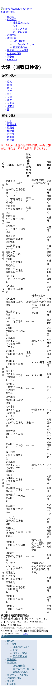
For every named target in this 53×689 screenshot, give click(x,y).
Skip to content (8, 11)
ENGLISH (12, 59)
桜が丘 (10, 130)
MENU (4, 636)
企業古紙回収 (14, 53)
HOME (10, 16)
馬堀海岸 (11, 124)
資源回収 (11, 38)
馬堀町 (10, 127)
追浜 (9, 81)
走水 (9, 121)
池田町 (10, 137)
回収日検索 (19, 41)
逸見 (9, 88)
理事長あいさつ (21, 22)
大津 (9, 97)
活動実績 (11, 35)
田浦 (9, 84)
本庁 (9, 91)
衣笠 (9, 94)
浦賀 (9, 100)
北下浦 (10, 106)
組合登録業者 (20, 32)
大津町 (10, 133)
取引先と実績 (20, 29)
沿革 (15, 25)
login (25, 633)
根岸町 (10, 140)
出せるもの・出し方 (23, 44)
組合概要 (11, 19)
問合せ (10, 56)
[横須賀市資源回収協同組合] (16, 9)
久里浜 (10, 103)
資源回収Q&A (20, 47)
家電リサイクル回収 (17, 50)
